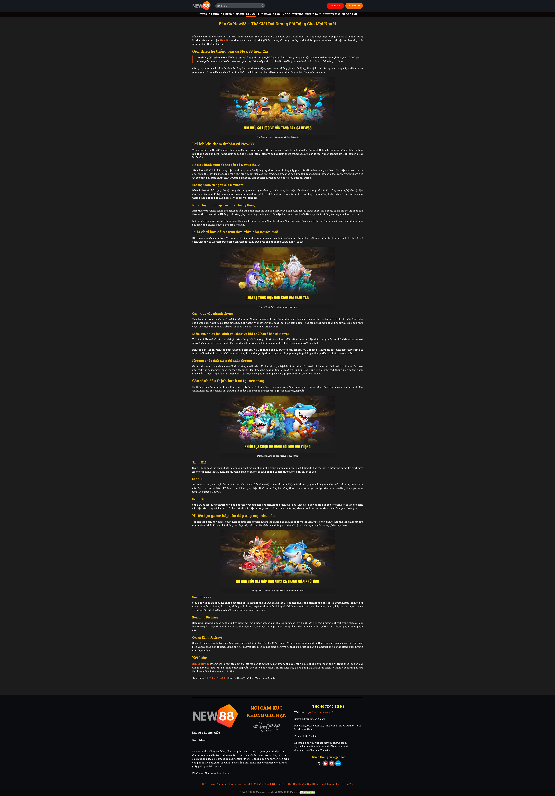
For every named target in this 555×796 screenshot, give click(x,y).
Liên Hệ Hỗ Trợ (344, 783)
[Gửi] (262, 5)
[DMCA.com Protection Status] (307, 792)
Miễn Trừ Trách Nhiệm (267, 783)
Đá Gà (277, 14)
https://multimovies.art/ (319, 712)
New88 (202, 14)
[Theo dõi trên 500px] (338, 763)
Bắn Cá (251, 14)
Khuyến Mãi (331, 14)
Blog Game (349, 14)
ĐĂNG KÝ (335, 5)
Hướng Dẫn (313, 14)
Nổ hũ (240, 14)
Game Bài (227, 14)
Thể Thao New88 (215, 677)
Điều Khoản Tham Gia (214, 783)
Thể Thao (264, 14)
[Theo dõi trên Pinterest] (325, 763)
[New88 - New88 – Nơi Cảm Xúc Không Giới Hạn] (201, 6)
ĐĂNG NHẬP (354, 5)
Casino (214, 14)
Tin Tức (297, 14)
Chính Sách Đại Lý (323, 783)
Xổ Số (286, 14)
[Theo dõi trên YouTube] (332, 763)
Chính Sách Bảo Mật (240, 783)
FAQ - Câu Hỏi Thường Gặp (296, 783)
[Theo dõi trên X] (319, 763)
